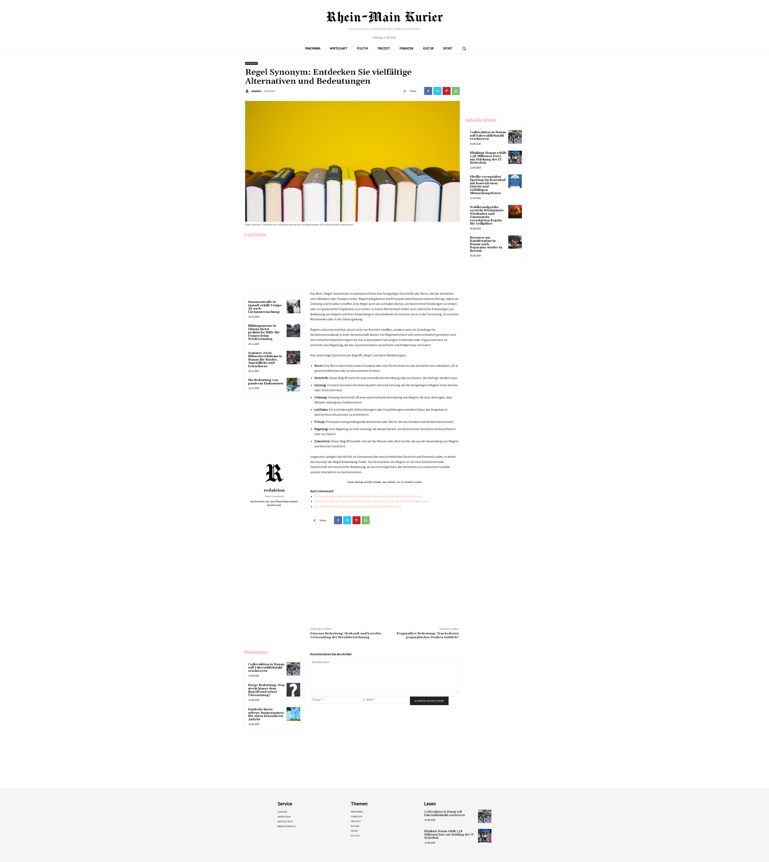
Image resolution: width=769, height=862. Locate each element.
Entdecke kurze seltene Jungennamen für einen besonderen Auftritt (266, 714)
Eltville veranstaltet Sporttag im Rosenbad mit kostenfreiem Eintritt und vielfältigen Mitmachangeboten (487, 185)
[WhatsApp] (456, 91)
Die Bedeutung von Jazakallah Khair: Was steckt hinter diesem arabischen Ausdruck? (371, 501)
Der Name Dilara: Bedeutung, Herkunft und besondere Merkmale (358, 506)
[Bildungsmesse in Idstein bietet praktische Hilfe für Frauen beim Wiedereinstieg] (293, 330)
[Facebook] (428, 91)
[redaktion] (247, 91)
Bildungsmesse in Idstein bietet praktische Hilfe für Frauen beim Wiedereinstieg (264, 332)
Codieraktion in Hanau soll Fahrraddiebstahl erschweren (266, 667)
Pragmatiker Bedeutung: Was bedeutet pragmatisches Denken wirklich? (428, 635)
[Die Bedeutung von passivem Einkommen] (293, 384)
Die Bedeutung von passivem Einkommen (265, 381)
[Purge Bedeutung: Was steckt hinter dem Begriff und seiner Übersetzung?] (293, 690)
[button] (464, 48)
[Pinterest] (447, 91)
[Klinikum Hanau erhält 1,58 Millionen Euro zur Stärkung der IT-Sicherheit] (515, 157)
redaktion (256, 91)
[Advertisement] (274, 266)
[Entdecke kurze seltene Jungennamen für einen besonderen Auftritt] (293, 714)
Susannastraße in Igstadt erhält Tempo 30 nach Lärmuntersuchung (265, 307)
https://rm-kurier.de (274, 496)
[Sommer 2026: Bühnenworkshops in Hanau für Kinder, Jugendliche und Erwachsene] (293, 357)
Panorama (251, 63)
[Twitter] (437, 91)
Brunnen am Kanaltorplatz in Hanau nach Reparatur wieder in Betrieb (486, 244)
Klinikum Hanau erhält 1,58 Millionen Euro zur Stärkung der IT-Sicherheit (488, 158)
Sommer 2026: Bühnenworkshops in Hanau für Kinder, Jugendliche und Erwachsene (265, 359)
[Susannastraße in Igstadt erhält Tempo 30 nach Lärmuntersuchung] (293, 306)
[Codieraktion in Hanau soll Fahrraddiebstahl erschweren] (293, 669)
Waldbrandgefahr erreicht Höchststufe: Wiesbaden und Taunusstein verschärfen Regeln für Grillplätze (487, 215)
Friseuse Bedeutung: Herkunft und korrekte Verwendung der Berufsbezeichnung (368, 496)
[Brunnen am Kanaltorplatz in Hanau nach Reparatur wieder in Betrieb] (515, 242)
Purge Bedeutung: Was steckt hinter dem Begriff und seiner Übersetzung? (266, 690)
